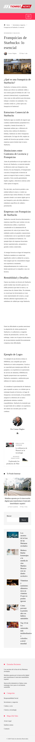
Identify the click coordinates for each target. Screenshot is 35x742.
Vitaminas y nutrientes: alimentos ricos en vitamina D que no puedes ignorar (24, 591)
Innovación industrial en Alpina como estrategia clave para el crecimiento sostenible (15, 685)
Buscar (9, 516)
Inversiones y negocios (12, 33)
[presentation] (6, 493)
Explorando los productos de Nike (12, 460)
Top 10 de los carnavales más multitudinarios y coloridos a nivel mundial (26, 633)
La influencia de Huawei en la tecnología (21, 448)
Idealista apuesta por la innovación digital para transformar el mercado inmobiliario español (17, 500)
